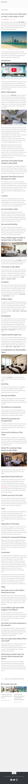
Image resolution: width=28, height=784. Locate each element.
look (11, 166)
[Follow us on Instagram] (17, 780)
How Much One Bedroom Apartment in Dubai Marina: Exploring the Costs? (19, 697)
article (6, 52)
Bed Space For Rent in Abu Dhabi (17, 678)
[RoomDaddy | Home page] (5, 2)
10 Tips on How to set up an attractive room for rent (6, 696)
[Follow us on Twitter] (14, 780)
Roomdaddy (4, 486)
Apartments (4, 9)
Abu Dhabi (7, 678)
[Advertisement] (14, 5)
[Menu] (26, 2)
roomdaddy (6, 19)
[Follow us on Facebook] (11, 780)
